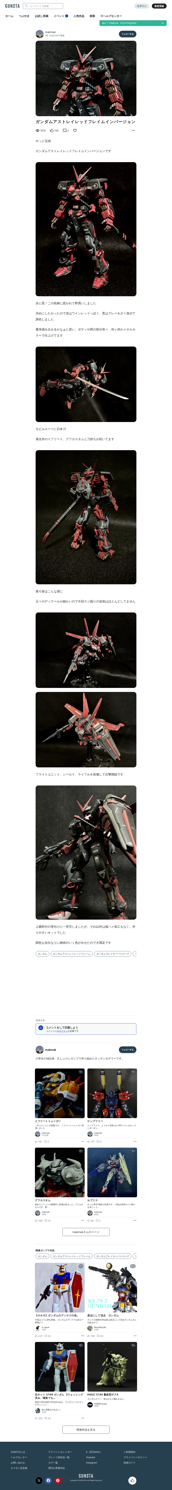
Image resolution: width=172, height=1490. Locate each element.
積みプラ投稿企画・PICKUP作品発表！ (120, 23)
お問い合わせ (18, 1462)
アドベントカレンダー (60, 1451)
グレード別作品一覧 (59, 1457)
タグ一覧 (53, 1462)
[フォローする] (127, 34)
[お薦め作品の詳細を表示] (133, 131)
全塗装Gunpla (100, 1404)
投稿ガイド (129, 1462)
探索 (92, 16)
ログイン (141, 6)
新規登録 (159, 6)
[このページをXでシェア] (39, 1480)
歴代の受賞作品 (56, 1468)
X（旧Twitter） (94, 1451)
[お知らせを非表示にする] (162, 23)
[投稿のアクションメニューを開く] (83, 1142)
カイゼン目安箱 (19, 1468)
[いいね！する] (132, 1481)
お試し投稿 (41, 16)
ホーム (9, 16)
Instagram (91, 1462)
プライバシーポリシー (135, 1457)
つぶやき (24, 16)
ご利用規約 (129, 1451)
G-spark (45, 1327)
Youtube (90, 1457)
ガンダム (42, 953)
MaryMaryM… (100, 1327)
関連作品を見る (86, 1429)
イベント (60, 16)
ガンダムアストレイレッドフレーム (72, 953)
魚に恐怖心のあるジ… (51, 1410)
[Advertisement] (86, 984)
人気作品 (79, 16)
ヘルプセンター (112, 16)
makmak (50, 32)
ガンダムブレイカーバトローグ (112, 953)
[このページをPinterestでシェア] (57, 1480)
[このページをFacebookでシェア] (48, 1480)
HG (46, 35)
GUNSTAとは (18, 1451)
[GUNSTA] (12, 6)
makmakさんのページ (86, 1232)
